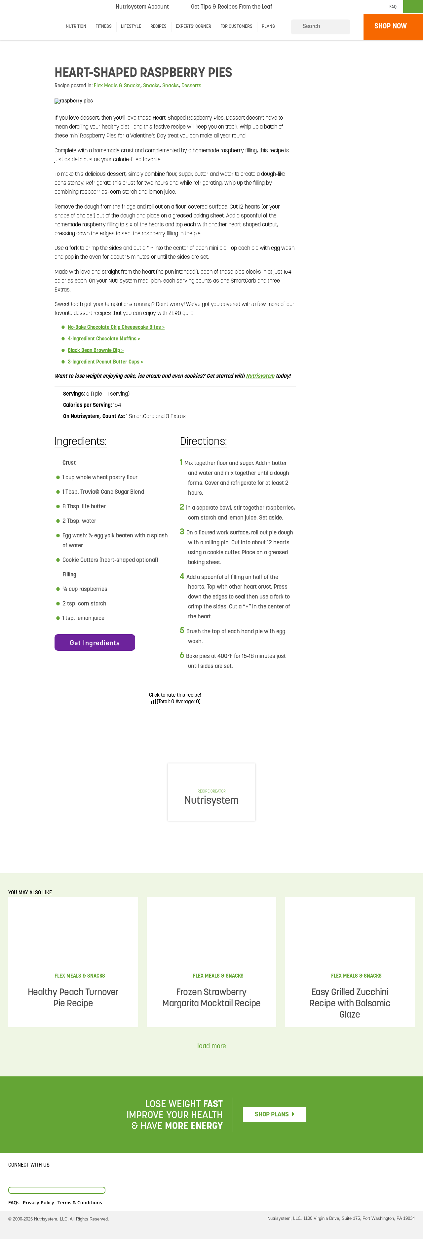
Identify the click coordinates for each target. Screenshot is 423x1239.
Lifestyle (131, 26)
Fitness (104, 26)
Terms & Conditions (80, 1202)
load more (211, 1046)
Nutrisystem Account (142, 7)
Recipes (158, 26)
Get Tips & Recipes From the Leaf (231, 9)
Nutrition (76, 26)
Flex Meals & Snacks (117, 86)
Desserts (191, 86)
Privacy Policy (38, 1202)
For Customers (236, 26)
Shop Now (390, 26)
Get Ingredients (95, 642)
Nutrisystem (303, 7)
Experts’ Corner (193, 26)
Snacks (151, 86)
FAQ (393, 7)
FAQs (13, 1202)
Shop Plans (272, 1114)
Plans (268, 26)
